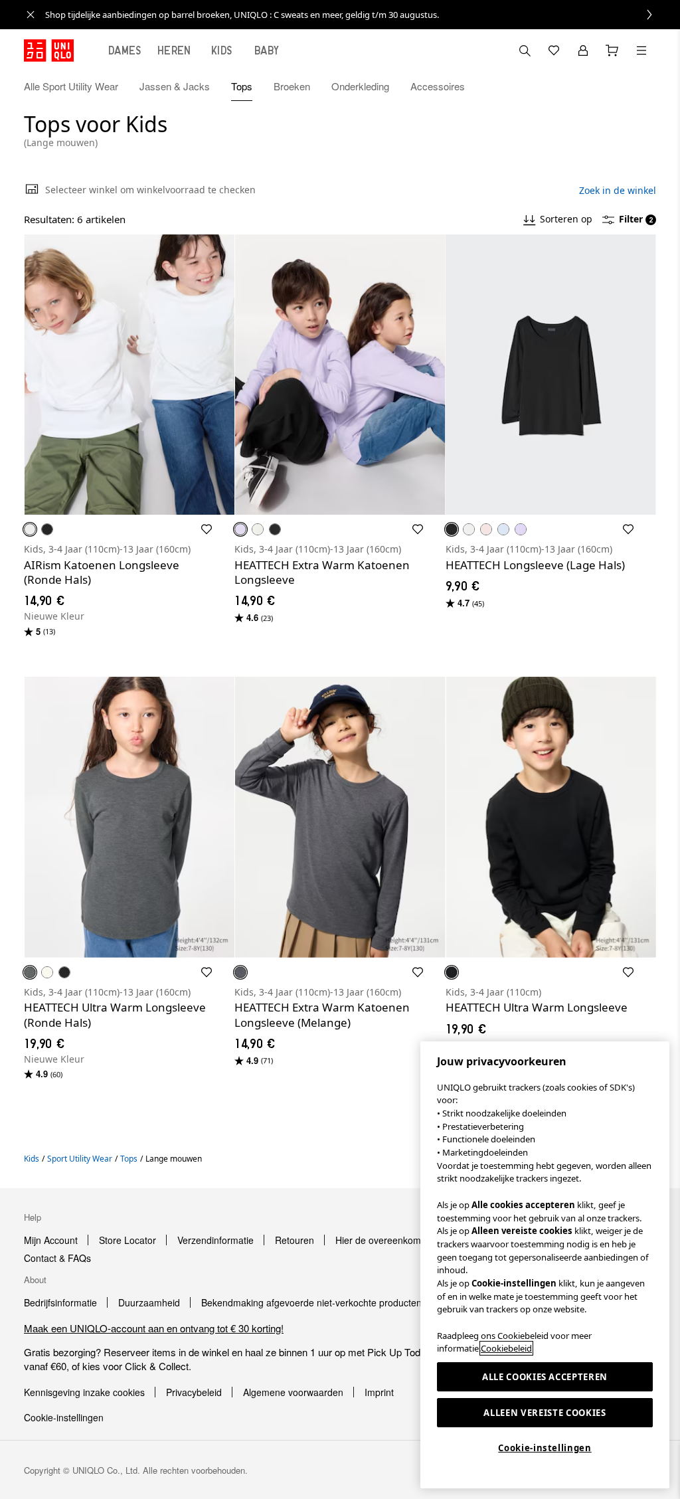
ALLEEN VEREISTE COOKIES (544, 1413)
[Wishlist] (553, 50)
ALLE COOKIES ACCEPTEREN (545, 1377)
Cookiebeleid (506, 1348)
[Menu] (641, 50)
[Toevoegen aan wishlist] (206, 529)
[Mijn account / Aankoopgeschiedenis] (583, 50)
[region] (544, 1264)
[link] (354, 14)
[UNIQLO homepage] (49, 50)
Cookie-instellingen (544, 1448)
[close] (30, 14)
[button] (641, 86)
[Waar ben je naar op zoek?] (524, 50)
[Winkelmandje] (612, 50)
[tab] (124, 50)
